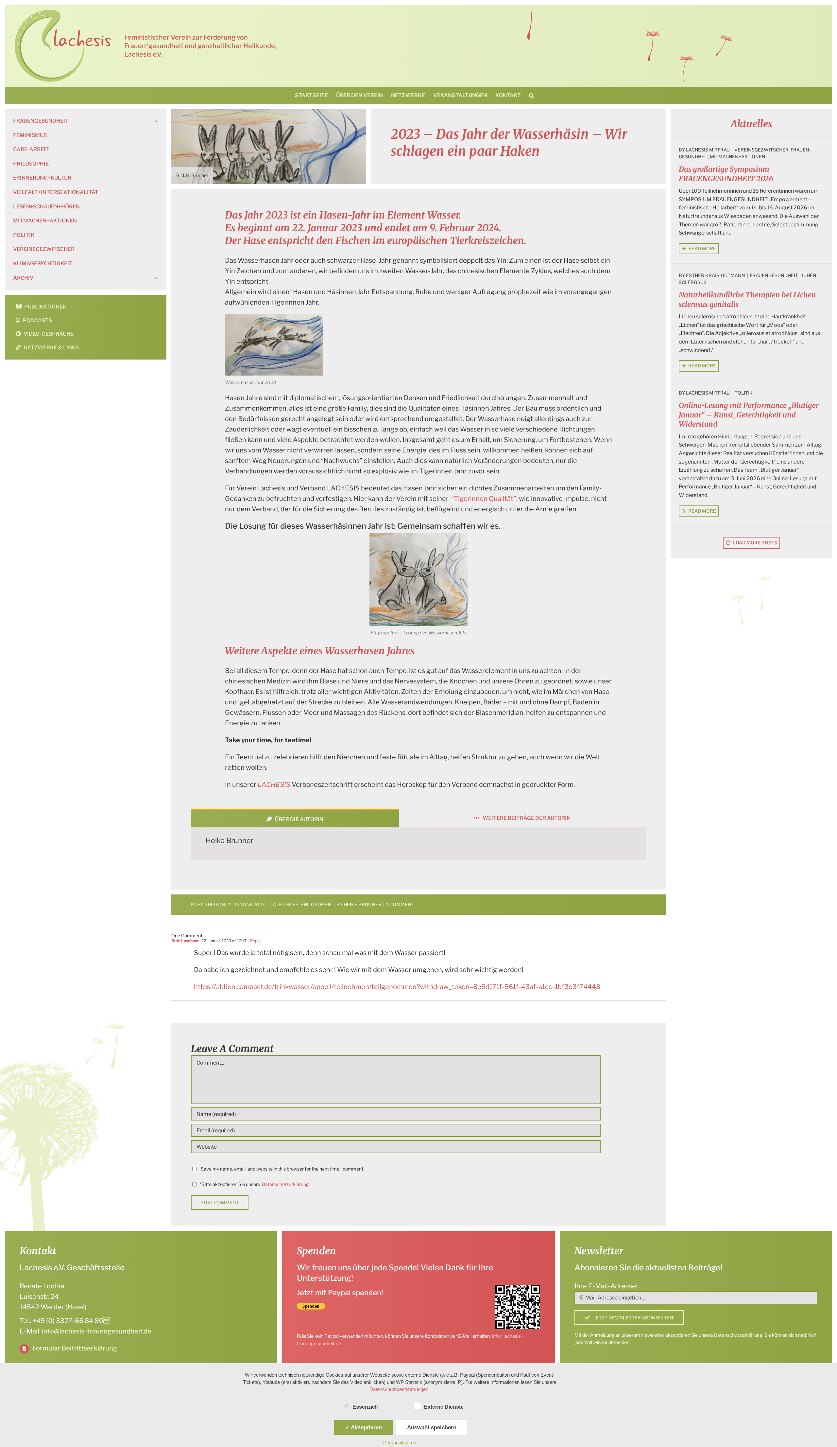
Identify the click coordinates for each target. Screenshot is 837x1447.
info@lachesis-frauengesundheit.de (96, 1331)
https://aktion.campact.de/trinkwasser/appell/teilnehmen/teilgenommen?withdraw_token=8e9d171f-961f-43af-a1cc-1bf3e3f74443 (397, 987)
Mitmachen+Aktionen (737, 156)
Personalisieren (399, 1442)
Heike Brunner (229, 840)
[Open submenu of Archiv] (155, 278)
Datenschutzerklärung (285, 1184)
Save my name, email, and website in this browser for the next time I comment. (282, 1169)
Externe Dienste (444, 1407)
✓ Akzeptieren (363, 1427)
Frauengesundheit (773, 275)
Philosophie (316, 904)
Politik (743, 393)
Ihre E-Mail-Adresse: (605, 1286)
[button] (531, 95)
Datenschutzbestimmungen (398, 1389)
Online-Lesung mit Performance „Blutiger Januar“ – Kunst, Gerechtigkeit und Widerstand (749, 415)
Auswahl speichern (431, 1427)
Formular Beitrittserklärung (75, 1348)
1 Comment (400, 904)
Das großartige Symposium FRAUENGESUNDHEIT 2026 (726, 174)
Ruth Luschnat (185, 940)
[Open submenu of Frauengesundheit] (155, 121)
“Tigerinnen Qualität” (483, 499)
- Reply (253, 940)
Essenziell (365, 1407)
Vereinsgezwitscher (761, 149)
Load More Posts (755, 542)
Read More (702, 248)
